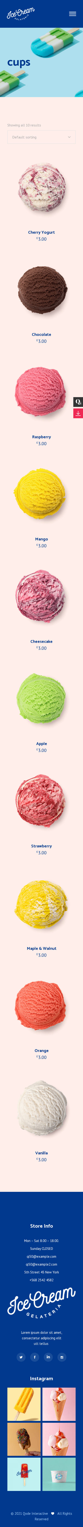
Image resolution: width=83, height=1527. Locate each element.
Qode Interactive (35, 1513)
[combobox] (41, 137)
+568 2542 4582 (41, 1280)
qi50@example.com (41, 1256)
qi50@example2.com (41, 1264)
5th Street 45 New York (41, 1272)
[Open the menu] (72, 14)
